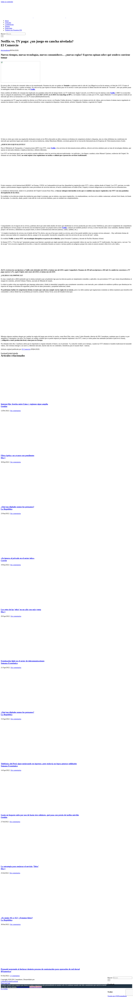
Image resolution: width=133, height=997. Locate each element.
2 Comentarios (15, 976)
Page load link (5, 983)
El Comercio (26, 349)
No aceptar (38, 987)
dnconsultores (5, 50)
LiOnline (38, 979)
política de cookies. (23, 987)
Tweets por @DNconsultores (117, 996)
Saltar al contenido (7, 2)
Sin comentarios (15, 411)
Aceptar (32, 987)
